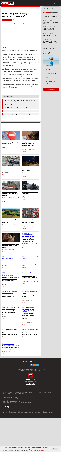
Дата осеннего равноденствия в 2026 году (50, 23)
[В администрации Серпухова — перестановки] (30, 190)
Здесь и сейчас (5, 10)
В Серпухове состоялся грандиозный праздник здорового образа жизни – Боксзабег (29, 316)
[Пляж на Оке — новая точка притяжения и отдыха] (11, 293)
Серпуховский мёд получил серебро (19, 107)
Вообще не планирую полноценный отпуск (50, 84)
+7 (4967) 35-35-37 (30, 379)
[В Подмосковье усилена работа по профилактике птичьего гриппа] (11, 242)
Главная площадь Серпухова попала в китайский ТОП (23, 110)
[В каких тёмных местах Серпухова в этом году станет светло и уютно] (30, 165)
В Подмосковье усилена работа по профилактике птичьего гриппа (10, 245)
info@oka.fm (30, 384)
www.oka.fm (49, 409)
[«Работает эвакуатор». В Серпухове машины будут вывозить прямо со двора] (30, 217)
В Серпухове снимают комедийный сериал (8, 167)
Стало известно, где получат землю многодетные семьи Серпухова (10, 220)
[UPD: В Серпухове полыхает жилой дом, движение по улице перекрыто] (11, 190)
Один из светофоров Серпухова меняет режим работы (10, 348)
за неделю (46, 12)
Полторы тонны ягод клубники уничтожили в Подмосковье (50, 17)
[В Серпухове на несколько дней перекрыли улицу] (11, 258)
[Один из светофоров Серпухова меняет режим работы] (11, 345)
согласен (5, 447)
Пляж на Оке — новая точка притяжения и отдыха (9, 295)
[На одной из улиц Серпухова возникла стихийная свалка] (30, 330)
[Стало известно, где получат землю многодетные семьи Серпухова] (11, 217)
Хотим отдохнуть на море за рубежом (52, 68)
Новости (24, 361)
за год (56, 12)
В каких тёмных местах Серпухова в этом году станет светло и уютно (30, 168)
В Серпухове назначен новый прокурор (29, 260)
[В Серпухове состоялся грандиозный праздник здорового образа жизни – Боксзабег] (30, 311)
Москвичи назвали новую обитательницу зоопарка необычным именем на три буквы (50, 29)
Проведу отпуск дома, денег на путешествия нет (52, 80)
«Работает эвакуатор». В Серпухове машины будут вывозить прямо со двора (29, 220)
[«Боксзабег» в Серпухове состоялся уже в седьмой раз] (30, 274)
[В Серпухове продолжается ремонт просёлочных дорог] (11, 330)
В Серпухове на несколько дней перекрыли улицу (10, 260)
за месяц (51, 12)
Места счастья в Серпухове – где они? (29, 295)
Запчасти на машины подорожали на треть (21, 104)
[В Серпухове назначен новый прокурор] (30, 258)
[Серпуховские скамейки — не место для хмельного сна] (11, 309)
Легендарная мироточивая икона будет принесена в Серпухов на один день (29, 239)
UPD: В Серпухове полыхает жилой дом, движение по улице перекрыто (10, 193)
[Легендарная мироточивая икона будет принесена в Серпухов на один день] (30, 236)
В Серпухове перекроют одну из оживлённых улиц (10, 142)
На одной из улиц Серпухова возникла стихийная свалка (29, 333)
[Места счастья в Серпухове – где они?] (30, 293)
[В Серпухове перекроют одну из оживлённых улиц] (11, 140)
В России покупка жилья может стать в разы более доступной (23, 101)
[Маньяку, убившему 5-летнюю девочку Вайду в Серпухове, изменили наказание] (11, 275)
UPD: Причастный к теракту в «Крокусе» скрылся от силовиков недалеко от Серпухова (30, 144)
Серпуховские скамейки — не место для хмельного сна (10, 311)
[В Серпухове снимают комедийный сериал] (11, 165)
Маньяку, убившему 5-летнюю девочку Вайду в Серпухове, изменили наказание (10, 279)
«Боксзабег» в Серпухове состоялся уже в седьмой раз (29, 276)
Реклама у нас (32, 361)
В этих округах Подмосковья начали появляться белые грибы (50, 41)
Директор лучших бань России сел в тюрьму (21, 114)
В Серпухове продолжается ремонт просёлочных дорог (9, 333)
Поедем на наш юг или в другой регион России (51, 72)
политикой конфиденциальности (37, 450)
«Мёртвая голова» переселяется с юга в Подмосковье (51, 36)
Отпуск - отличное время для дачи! (52, 76)
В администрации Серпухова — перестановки (30, 192)
